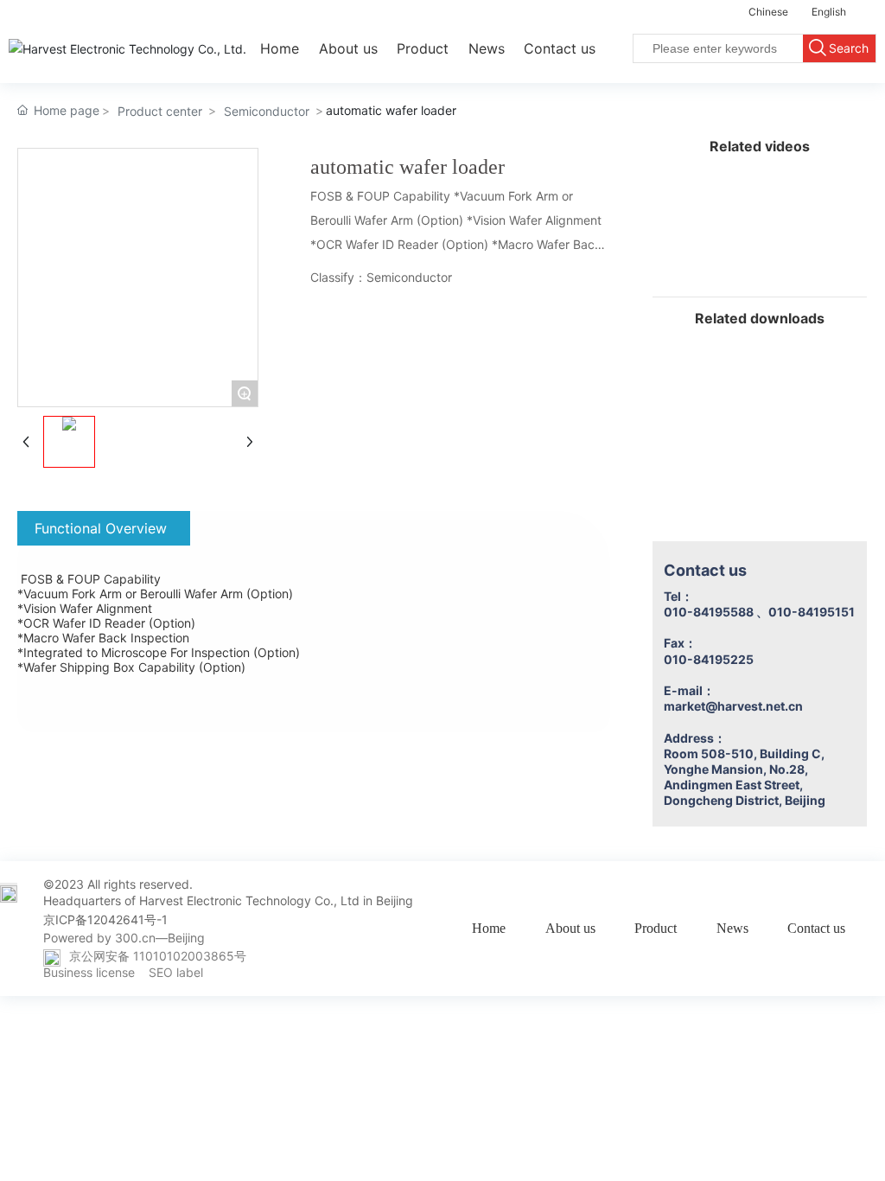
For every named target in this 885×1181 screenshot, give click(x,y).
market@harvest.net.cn (733, 706)
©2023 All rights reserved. (118, 884)
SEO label (176, 972)
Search (849, 48)
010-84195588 (709, 611)
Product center (160, 111)
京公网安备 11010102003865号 (157, 955)
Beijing (186, 937)
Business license (89, 972)
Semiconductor (266, 111)
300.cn (135, 937)
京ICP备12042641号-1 (105, 919)
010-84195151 (811, 611)
